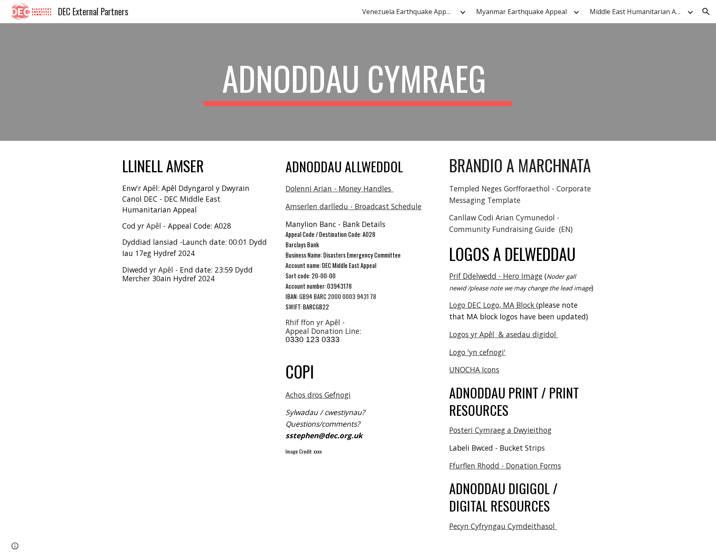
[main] (358, 82)
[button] (706, 12)
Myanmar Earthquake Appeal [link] (521, 11)
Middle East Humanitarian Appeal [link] (637, 11)
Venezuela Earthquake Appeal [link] (408, 11)
